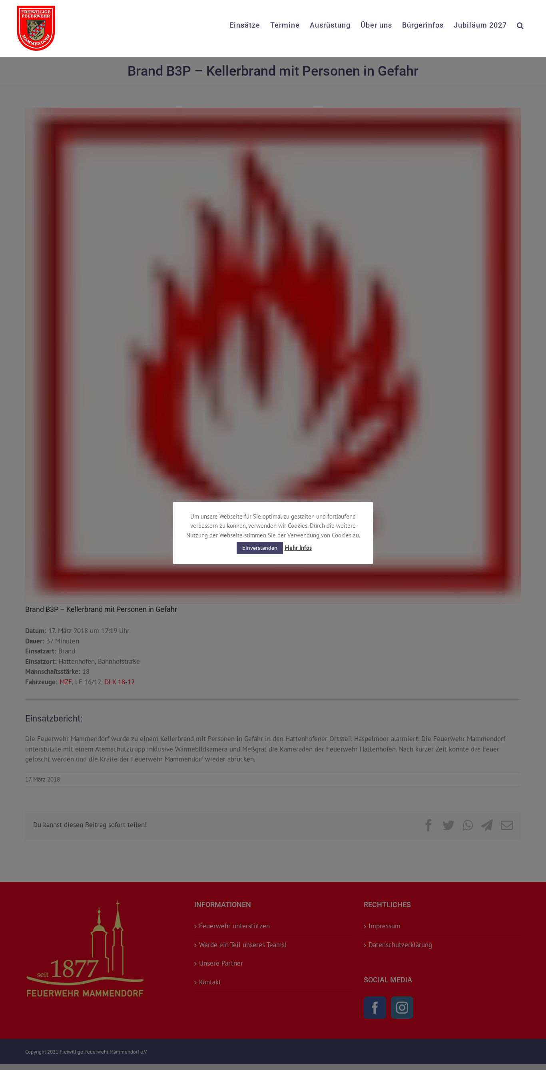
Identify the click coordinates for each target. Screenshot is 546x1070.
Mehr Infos (298, 547)
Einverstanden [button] (259, 547)
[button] (520, 24)
